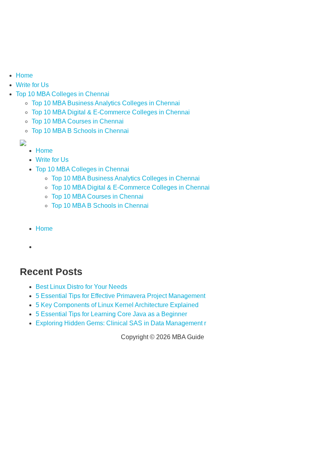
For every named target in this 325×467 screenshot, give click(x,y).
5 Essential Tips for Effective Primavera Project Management (120, 295)
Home (24, 75)
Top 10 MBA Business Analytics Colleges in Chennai (106, 103)
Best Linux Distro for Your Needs (81, 286)
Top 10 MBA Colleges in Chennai (62, 94)
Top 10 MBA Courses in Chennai (78, 121)
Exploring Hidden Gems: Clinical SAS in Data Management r (121, 323)
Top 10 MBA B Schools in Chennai (80, 130)
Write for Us (32, 85)
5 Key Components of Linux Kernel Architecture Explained (117, 305)
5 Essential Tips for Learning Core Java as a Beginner (111, 314)
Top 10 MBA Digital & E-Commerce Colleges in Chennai (111, 112)
